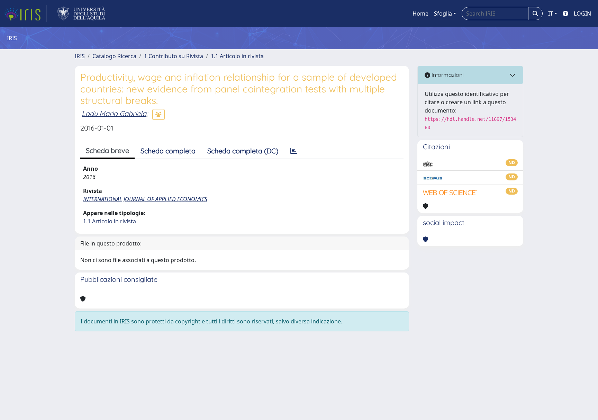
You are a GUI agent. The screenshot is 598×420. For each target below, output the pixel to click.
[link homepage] (25, 13)
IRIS (80, 56)
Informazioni (446, 74)
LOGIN (582, 13)
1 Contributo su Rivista (173, 56)
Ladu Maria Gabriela (114, 113)
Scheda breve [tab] (107, 150)
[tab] (293, 151)
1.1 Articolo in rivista (237, 56)
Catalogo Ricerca (114, 56)
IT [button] (550, 13)
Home (420, 13)
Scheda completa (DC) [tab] (242, 150)
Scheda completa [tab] (168, 150)
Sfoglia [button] (443, 13)
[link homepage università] (81, 13)
